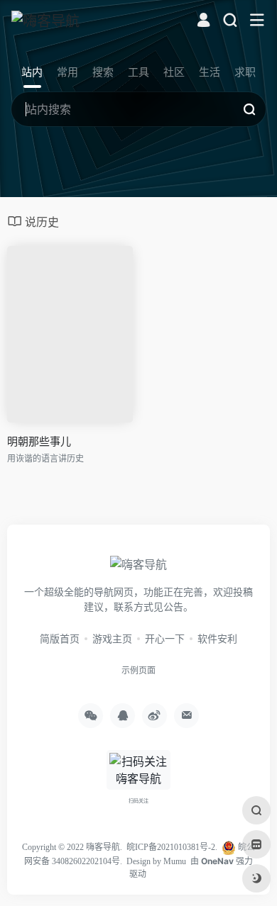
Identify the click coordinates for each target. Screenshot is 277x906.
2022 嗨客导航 (93, 847)
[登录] (203, 21)
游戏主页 (112, 638)
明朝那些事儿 (39, 441)
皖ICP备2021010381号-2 (170, 847)
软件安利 (217, 638)
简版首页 (60, 638)
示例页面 (138, 670)
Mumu (174, 861)
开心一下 (165, 638)
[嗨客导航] (45, 20)
